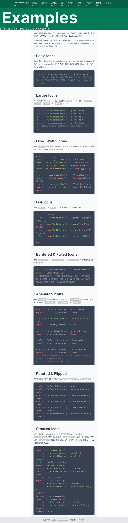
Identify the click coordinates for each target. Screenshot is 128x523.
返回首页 (108, 4)
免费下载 (99, 4)
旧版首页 (34, 4)
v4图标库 (89, 4)
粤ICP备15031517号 (77, 520)
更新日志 (44, 4)
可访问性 (70, 4)
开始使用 (54, 4)
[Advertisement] (15, 67)
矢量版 (79, 4)
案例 (62, 4)
